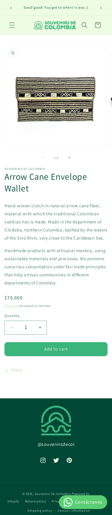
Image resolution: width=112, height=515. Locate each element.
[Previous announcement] (11, 7)
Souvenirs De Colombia (53, 494)
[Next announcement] (101, 7)
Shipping (10, 306)
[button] (12, 25)
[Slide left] (43, 157)
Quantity (11, 315)
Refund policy (35, 501)
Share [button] (16, 370)
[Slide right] (69, 157)
